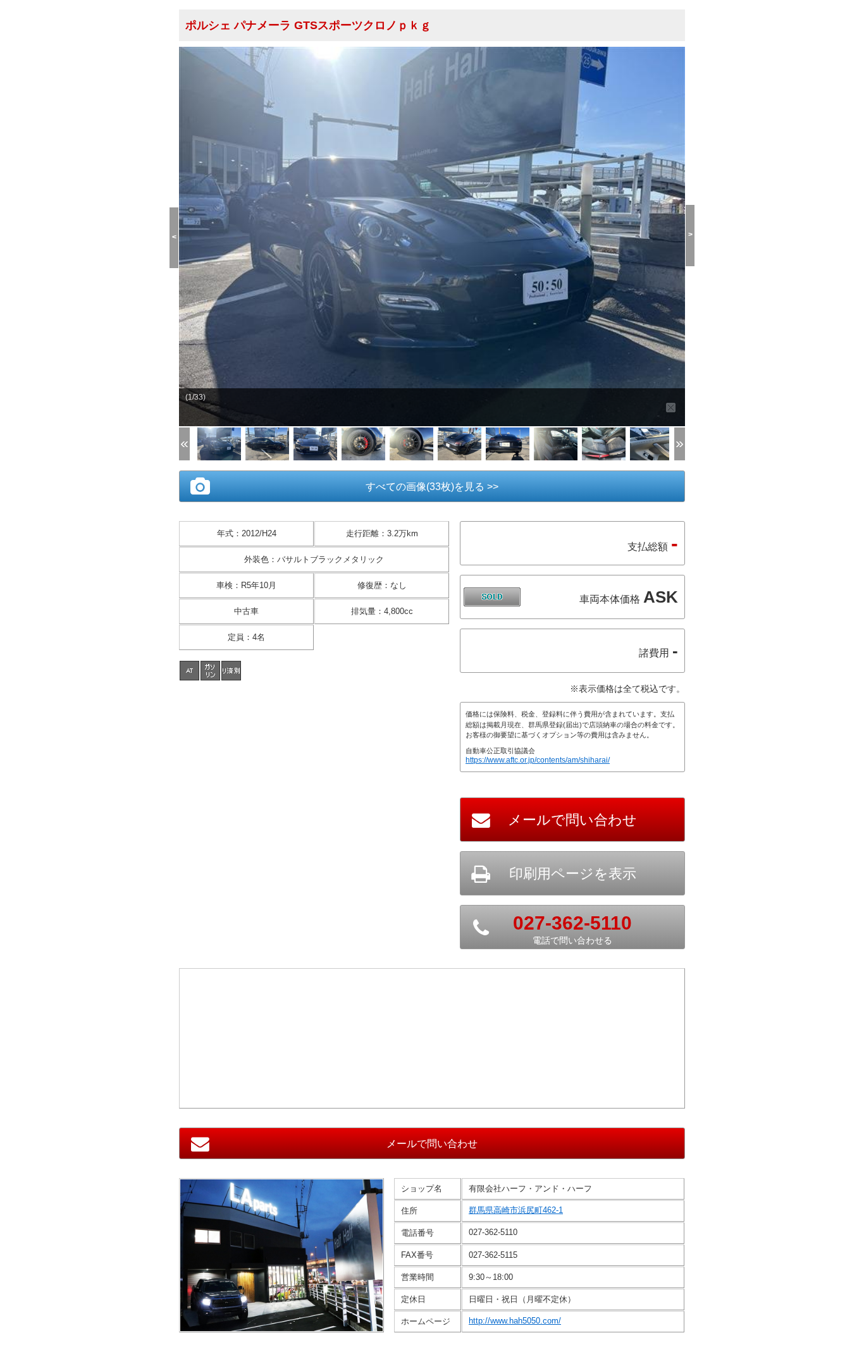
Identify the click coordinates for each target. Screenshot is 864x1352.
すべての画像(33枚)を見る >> (432, 486)
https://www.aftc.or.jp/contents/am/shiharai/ (538, 760)
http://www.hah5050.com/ (515, 1320)
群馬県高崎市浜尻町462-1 (516, 1210)
